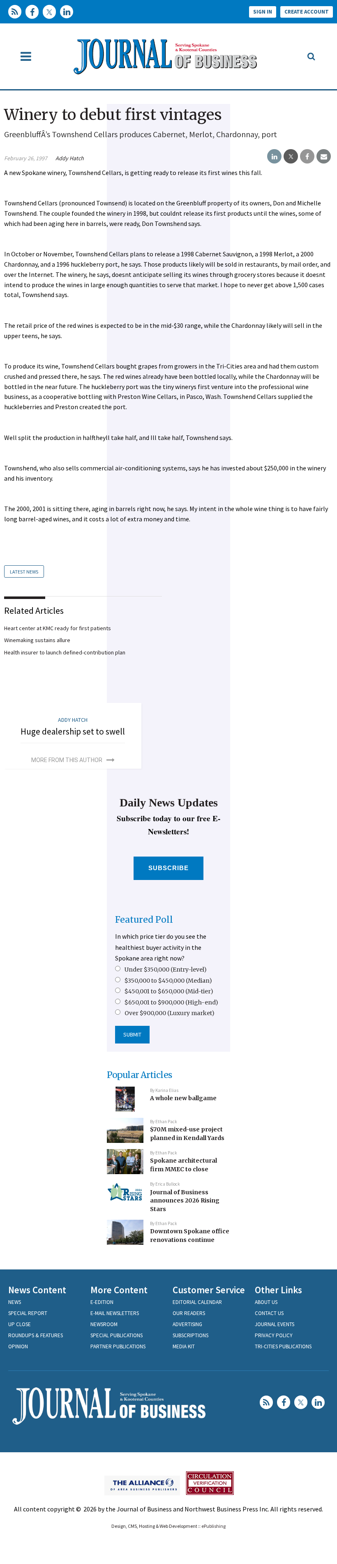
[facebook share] (307, 156)
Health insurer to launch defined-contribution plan (64, 652)
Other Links (278, 1290)
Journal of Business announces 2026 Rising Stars (184, 1201)
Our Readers (189, 1313)
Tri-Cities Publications (283, 1346)
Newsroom (104, 1324)
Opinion (18, 1346)
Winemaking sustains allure (37, 640)
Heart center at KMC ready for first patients (57, 628)
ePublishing (213, 1526)
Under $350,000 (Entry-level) (166, 969)
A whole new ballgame (183, 1098)
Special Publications (116, 1335)
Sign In (262, 11)
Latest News (24, 572)
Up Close (19, 1324)
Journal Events (274, 1324)
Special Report (27, 1313)
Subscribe (168, 867)
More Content (119, 1290)
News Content (37, 1290)
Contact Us (269, 1313)
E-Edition (101, 1302)
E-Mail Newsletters (114, 1313)
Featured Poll (144, 919)
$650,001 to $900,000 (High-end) (171, 1002)
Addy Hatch (69, 158)
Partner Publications (117, 1346)
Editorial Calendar (197, 1302)
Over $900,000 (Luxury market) (170, 1013)
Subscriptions (190, 1335)
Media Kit (184, 1346)
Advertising (187, 1324)
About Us (266, 1302)
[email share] (323, 156)
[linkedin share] (274, 156)
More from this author (66, 760)
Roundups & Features (35, 1335)
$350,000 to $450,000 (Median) (168, 980)
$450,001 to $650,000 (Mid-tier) (169, 991)
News (14, 1302)
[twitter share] (291, 156)
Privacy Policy (274, 1335)
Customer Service (209, 1290)
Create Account (306, 11)
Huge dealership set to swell (73, 731)
